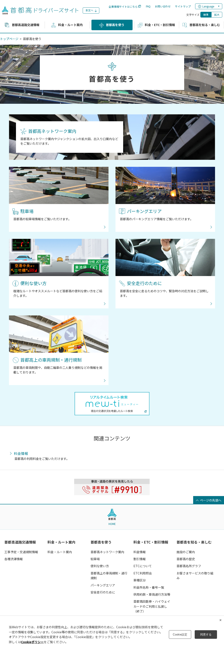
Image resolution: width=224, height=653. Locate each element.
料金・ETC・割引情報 (150, 542)
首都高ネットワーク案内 (107, 552)
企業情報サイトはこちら (123, 6)
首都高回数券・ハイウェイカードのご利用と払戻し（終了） (151, 606)
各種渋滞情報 (13, 559)
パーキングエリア (103, 585)
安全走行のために (103, 592)
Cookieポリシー (32, 642)
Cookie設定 (180, 634)
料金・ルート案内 (61, 542)
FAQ (148, 6)
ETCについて (142, 566)
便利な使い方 (100, 566)
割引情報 (139, 559)
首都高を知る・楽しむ (194, 542)
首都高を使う (101, 542)
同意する (206, 634)
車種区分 (139, 580)
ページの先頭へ (210, 500)
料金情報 (21, 453)
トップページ (9, 39)
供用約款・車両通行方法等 (151, 594)
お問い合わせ (163, 6)
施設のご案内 (186, 552)
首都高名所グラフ (189, 566)
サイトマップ (183, 6)
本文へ (89, 10)
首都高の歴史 (186, 559)
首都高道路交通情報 (20, 542)
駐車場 (95, 559)
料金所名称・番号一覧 (148, 587)
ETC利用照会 (142, 573)
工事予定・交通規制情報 (21, 552)
